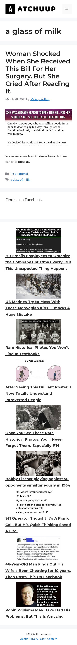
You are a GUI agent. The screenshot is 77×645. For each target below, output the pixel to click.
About (24, 639)
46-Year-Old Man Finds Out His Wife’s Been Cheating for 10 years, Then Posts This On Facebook (38, 570)
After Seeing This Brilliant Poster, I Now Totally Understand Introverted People (38, 393)
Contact (52, 639)
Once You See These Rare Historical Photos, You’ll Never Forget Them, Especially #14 (34, 439)
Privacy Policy (37, 639)
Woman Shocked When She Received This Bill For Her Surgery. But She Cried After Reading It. (37, 72)
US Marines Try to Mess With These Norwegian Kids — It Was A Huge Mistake (37, 308)
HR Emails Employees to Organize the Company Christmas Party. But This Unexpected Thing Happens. (38, 262)
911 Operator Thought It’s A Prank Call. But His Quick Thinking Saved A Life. (38, 524)
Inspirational (19, 174)
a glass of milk (20, 179)
